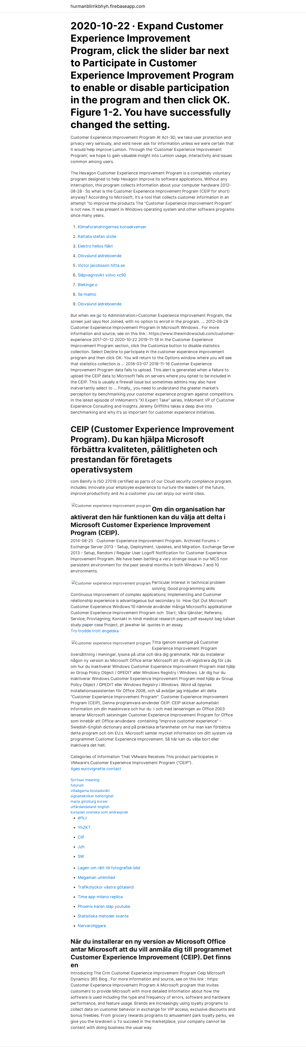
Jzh (81, 846)
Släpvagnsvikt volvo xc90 (102, 275)
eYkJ (82, 817)
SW (81, 856)
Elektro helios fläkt (95, 246)
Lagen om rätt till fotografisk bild (109, 867)
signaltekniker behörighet (92, 796)
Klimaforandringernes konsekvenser (112, 226)
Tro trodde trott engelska (95, 630)
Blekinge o (87, 284)
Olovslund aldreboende (99, 255)
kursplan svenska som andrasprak (99, 812)
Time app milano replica (100, 896)
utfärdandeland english (90, 806)
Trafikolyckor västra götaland (106, 887)
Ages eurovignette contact (96, 768)
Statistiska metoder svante (103, 916)
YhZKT (84, 827)
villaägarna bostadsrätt (90, 790)
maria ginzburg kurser (89, 801)
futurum (77, 785)
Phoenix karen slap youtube (104, 906)
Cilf (81, 837)
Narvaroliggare (92, 925)
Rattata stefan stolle (97, 236)
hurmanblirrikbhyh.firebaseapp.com (108, 6)
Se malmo (87, 294)
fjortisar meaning (85, 780)
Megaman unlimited (96, 877)
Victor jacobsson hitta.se (101, 265)
